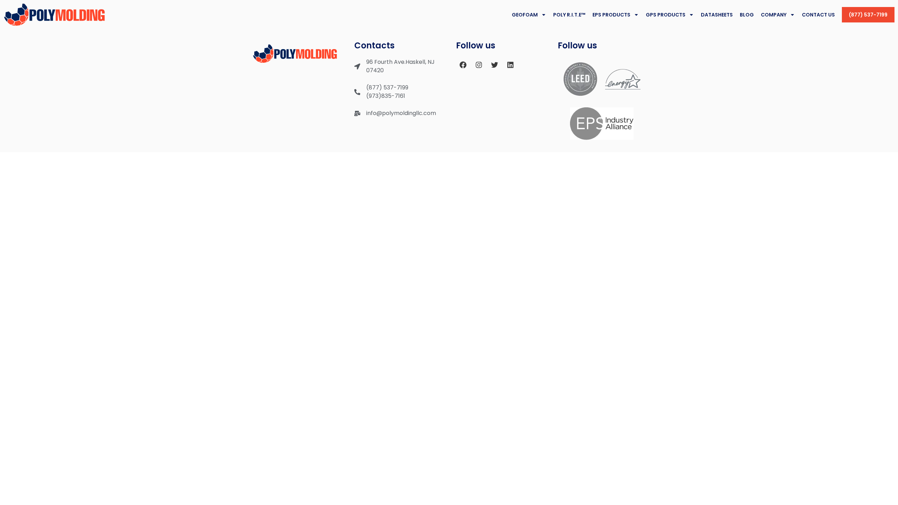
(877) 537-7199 (868, 14)
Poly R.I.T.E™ (569, 14)
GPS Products (665, 14)
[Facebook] (463, 65)
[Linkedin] (510, 65)
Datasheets (717, 14)
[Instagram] (479, 65)
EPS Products (611, 14)
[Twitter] (495, 65)
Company (773, 14)
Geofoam (525, 14)
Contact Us (818, 14)
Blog (747, 14)
